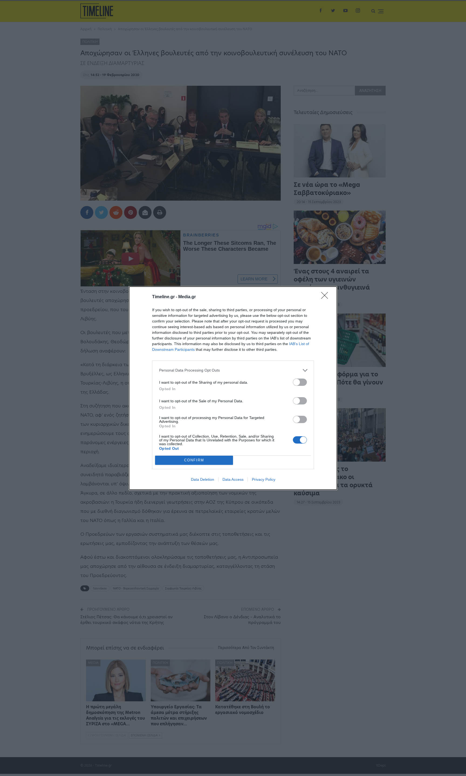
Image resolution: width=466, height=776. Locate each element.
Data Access (233, 479)
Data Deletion (202, 479)
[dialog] (233, 388)
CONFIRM (194, 460)
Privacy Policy (263, 479)
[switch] (300, 382)
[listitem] (233, 370)
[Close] (326, 297)
